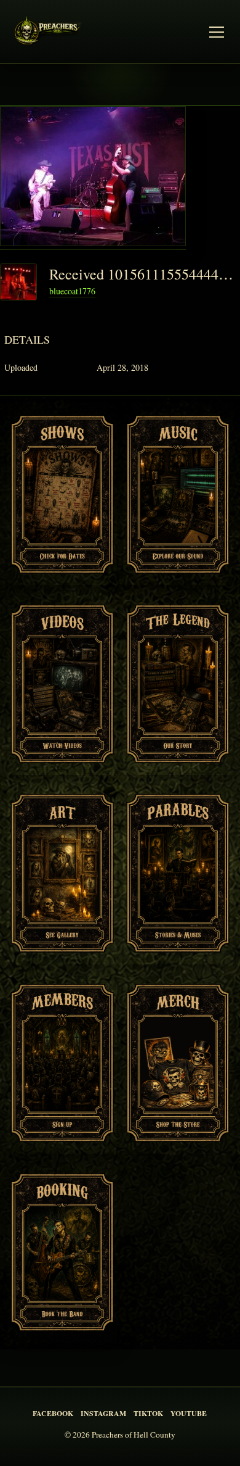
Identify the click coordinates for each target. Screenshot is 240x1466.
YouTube (188, 1413)
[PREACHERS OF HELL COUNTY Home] (50, 32)
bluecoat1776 (72, 291)
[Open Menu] (217, 32)
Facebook (53, 1413)
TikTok (148, 1413)
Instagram (103, 1413)
